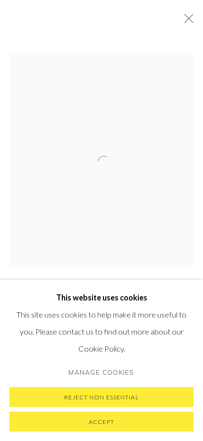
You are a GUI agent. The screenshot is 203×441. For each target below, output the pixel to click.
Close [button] (186, 21)
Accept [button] (101, 421)
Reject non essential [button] (101, 397)
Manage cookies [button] (101, 372)
